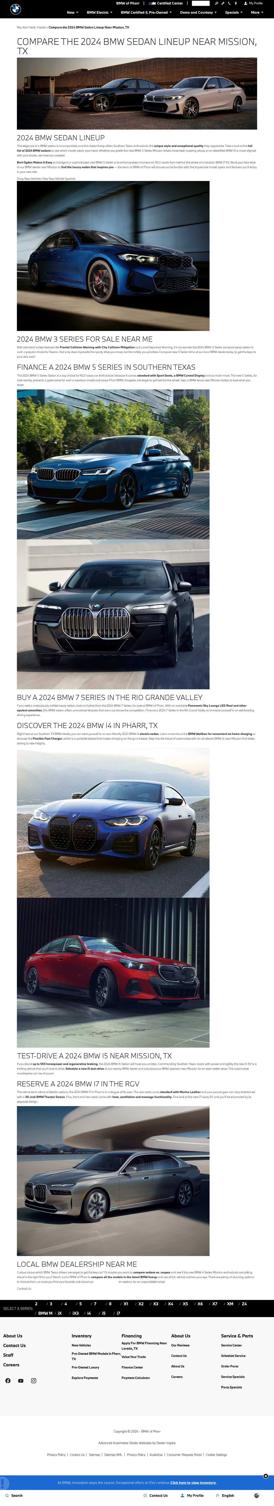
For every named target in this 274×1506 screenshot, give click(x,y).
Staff (8, 1355)
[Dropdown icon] (216, 3)
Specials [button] (232, 13)
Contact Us (14, 1345)
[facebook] (8, 1380)
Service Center (231, 1345)
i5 (104, 1313)
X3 (155, 1303)
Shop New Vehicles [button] (29, 179)
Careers (11, 1364)
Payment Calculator (136, 1378)
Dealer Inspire (166, 1443)
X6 (200, 1303)
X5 (185, 1303)
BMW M (45, 1313)
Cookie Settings (216, 1455)
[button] (265, 1476)
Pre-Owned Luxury (85, 1367)
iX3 (76, 1313)
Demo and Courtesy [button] (196, 13)
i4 (89, 1313)
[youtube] (20, 1380)
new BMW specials (106, 1282)
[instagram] (33, 1380)
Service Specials (233, 1377)
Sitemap (94, 1455)
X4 (170, 1303)
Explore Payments (85, 1378)
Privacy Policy (56, 1455)
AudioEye (156, 1455)
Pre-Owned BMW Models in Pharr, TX (96, 1356)
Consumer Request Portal (184, 1455)
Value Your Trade (134, 1357)
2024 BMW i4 (130, 734)
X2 (141, 1303)
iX (60, 1313)
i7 (118, 1313)
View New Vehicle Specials (59, 179)
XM (230, 1303)
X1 (126, 1303)
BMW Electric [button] (98, 13)
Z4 (244, 1303)
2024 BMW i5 (112, 1064)
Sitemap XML (113, 1455)
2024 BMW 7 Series (119, 705)
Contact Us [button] (24, 1289)
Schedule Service (233, 1356)
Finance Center (132, 1367)
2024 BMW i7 (82, 1092)
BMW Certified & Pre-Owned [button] (144, 13)
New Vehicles (81, 1345)
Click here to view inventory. (193, 1482)
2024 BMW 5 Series (34, 375)
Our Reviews (180, 1345)
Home (41, 27)
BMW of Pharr (151, 1431)
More (255, 13)
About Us (12, 1336)
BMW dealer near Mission (41, 167)
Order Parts (229, 1366)
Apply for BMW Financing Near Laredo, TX (144, 1345)
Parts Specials (231, 1387)
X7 (214, 1303)
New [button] (71, 13)
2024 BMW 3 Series (209, 347)
